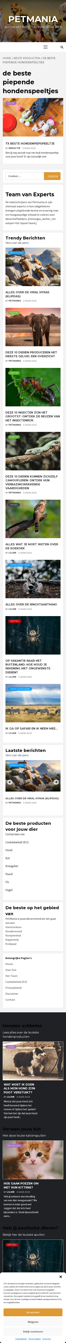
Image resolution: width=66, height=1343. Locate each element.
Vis (7, 882)
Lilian (13, 552)
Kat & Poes (14, 1145)
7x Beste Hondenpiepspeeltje (30, 143)
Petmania (33, 19)
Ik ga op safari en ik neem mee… (31, 728)
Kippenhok (12, 939)
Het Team (11, 976)
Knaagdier (16, 252)
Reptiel (14, 621)
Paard (9, 874)
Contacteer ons (15, 834)
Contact (10, 999)
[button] (60, 1277)
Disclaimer (11, 993)
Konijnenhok (13, 935)
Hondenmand (13, 931)
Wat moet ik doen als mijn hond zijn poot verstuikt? (19, 1088)
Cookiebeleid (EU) (17, 842)
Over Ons (46, 1338)
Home (9, 964)
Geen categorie (20, 564)
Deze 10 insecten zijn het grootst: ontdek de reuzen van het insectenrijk (32, 416)
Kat (7, 858)
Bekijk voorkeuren (33, 1331)
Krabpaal (11, 944)
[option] (33, 786)
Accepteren (33, 1312)
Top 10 (14, 312)
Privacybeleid (35, 1338)
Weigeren (33, 1322)
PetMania (15, 300)
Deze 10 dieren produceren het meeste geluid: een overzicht (28, 800)
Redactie (15, 148)
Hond (11, 103)
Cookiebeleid (21, 1338)
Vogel (14, 504)
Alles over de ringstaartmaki (31, 604)
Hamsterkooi (13, 927)
